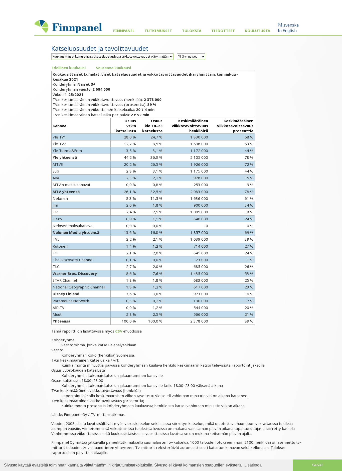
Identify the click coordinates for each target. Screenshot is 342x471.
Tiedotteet (223, 30)
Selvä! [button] (317, 465)
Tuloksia (191, 30)
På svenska (288, 25)
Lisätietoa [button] (253, 465)
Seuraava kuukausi (113, 67)
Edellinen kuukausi (69, 67)
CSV (118, 331)
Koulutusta (257, 30)
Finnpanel (123, 30)
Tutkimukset (158, 30)
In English (287, 30)
